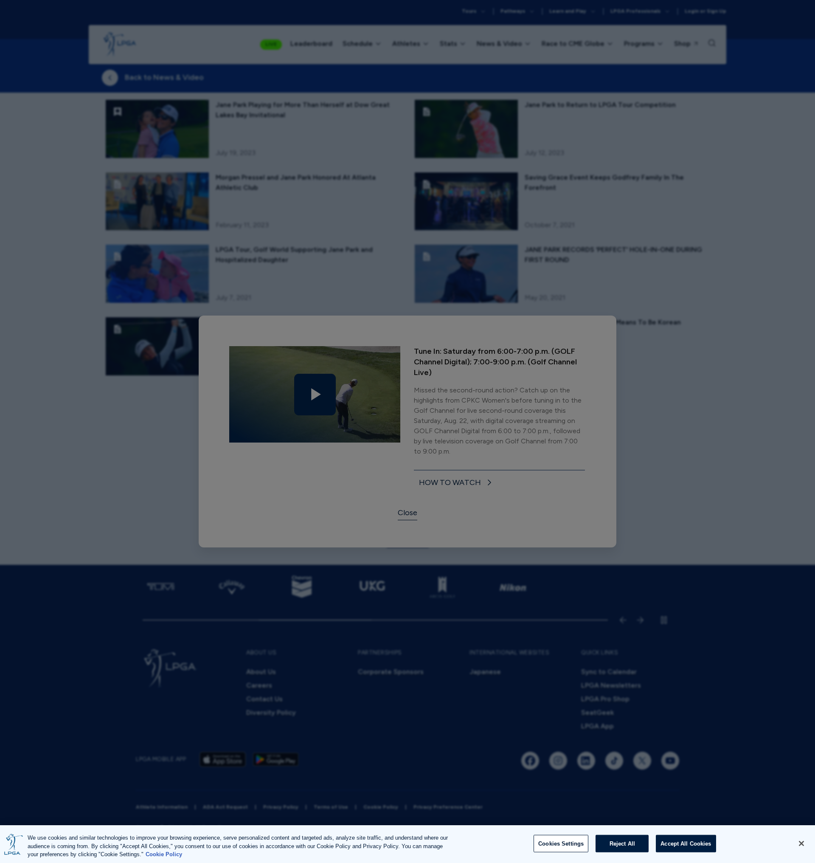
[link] (457, 483)
